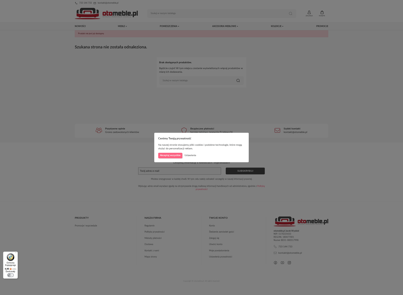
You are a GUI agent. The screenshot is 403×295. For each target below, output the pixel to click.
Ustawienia (190, 155)
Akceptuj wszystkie (170, 155)
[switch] (10, 275)
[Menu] (16, 253)
